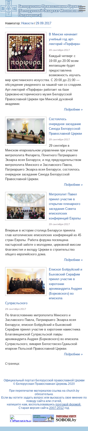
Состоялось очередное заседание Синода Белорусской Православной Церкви (65, 126)
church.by (72, 390)
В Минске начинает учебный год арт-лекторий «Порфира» (64, 39)
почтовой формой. (68, 404)
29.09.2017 (43, 23)
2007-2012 (56, 408)
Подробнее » (73, 109)
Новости (27, 23)
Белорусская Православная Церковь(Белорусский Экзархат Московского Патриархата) (50, 10)
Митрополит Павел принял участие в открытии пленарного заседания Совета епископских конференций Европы (65, 206)
